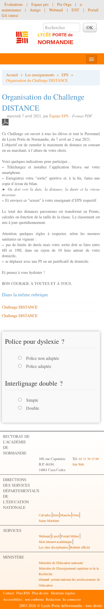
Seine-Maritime (49, 520)
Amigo (35, 9)
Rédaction (53, 599)
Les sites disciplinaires (53, 547)
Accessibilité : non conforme (23, 599)
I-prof (56, 536)
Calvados (45, 515)
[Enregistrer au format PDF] (5, 121)
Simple (32, 400)
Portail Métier (70, 536)
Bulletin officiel (80, 547)
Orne (75, 515)
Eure (56, 515)
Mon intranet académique (55, 541)
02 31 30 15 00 (89, 458)
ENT (75, 9)
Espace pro (40, 4)
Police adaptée (38, 366)
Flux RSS (23, 592)
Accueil (12, 74)
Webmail (56, 9)
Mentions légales (63, 592)
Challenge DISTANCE (20, 307)
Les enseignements (39, 74)
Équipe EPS (59, 115)
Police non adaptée (42, 358)
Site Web (78, 464)
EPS (65, 74)
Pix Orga (64, 4)
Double (32, 408)
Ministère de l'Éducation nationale (61, 562)
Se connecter (71, 599)
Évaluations (13, 4)
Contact (8, 592)
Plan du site (40, 592)
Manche (65, 515)
